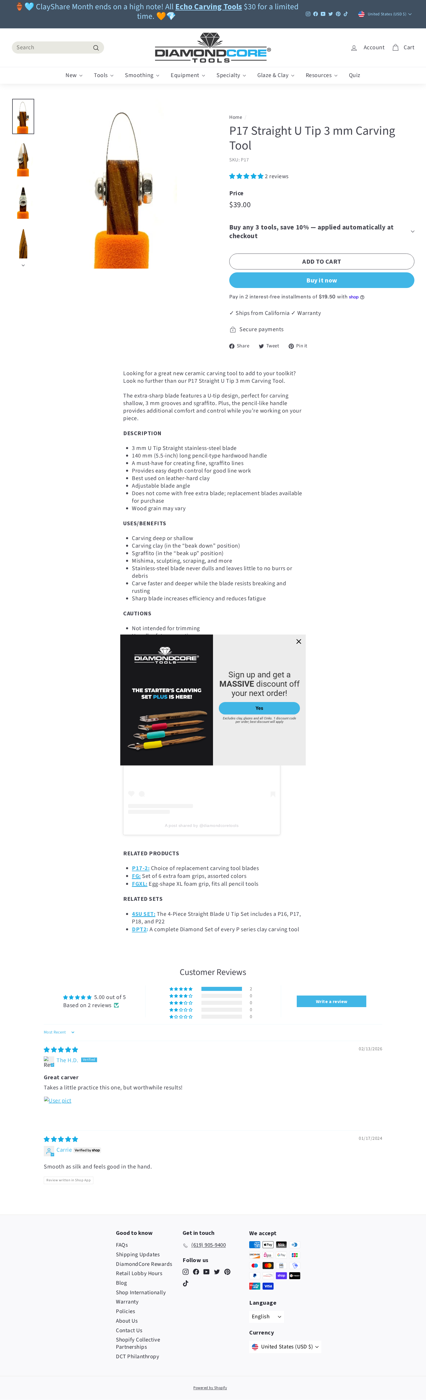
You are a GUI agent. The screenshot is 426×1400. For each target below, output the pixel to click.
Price (236, 193)
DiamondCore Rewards (144, 1264)
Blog (121, 1283)
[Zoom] (124, 184)
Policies (125, 1311)
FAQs (122, 1245)
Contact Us (129, 1331)
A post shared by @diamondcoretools (202, 825)
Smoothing (140, 75)
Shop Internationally (141, 1293)
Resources (319, 75)
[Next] (23, 263)
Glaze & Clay (273, 75)
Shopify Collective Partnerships (138, 1343)
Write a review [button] (331, 1001)
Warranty (127, 1302)
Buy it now (321, 280)
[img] (61, 1050)
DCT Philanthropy (137, 1357)
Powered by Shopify (210, 1387)
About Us (127, 1321)
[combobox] (58, 47)
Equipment (186, 75)
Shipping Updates (138, 1255)
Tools (101, 75)
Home (235, 117)
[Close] (299, 641)
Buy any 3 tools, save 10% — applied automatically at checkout (311, 231)
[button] (247, 176)
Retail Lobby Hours (139, 1273)
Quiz (355, 75)
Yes (259, 708)
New (71, 75)
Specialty (228, 75)
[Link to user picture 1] (58, 1110)
